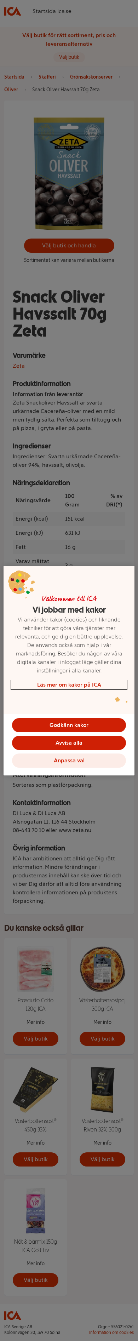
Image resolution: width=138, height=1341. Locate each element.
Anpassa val (69, 760)
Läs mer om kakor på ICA (69, 684)
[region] (69, 670)
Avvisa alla (69, 742)
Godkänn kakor (69, 725)
